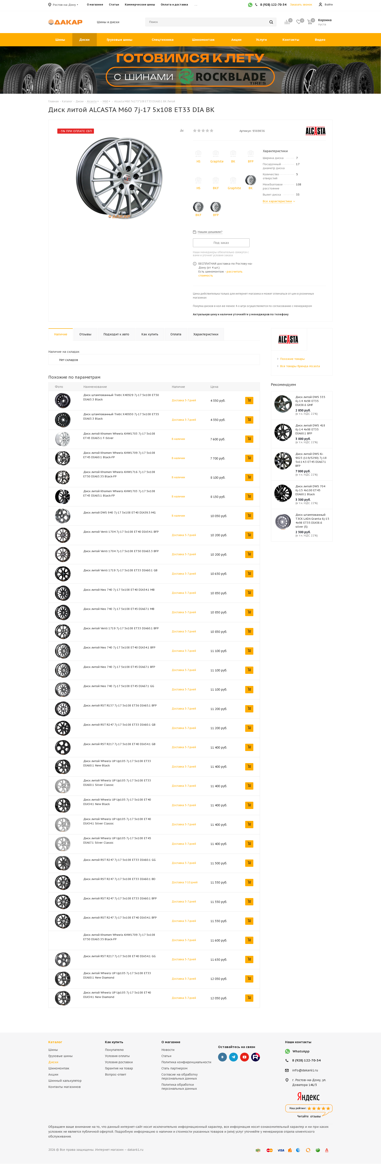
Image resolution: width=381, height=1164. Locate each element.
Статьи (166, 1056)
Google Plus (255, 1057)
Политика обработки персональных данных (179, 1087)
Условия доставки (119, 1062)
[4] (207, 130)
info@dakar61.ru (305, 1070)
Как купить (114, 1042)
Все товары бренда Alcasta (300, 366)
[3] (203, 130)
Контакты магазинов (64, 1087)
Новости (167, 1050)
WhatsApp (301, 1051)
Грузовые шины (60, 1056)
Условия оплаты (117, 1056)
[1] (195, 130)
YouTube (244, 1057)
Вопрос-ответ (115, 1074)
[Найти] (271, 22)
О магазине (170, 1042)
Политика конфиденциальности (186, 1062)
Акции (53, 1074)
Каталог (55, 1042)
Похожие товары (292, 359)
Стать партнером (174, 1068)
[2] (199, 130)
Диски (53, 1062)
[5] (212, 130)
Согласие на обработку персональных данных (179, 1076)
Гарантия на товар (119, 1068)
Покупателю (114, 1050)
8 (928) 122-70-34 (306, 1060)
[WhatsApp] (250, 5)
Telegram (233, 1057)
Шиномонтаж (58, 1068)
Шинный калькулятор (65, 1081)
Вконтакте (222, 1057)
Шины (53, 1050)
